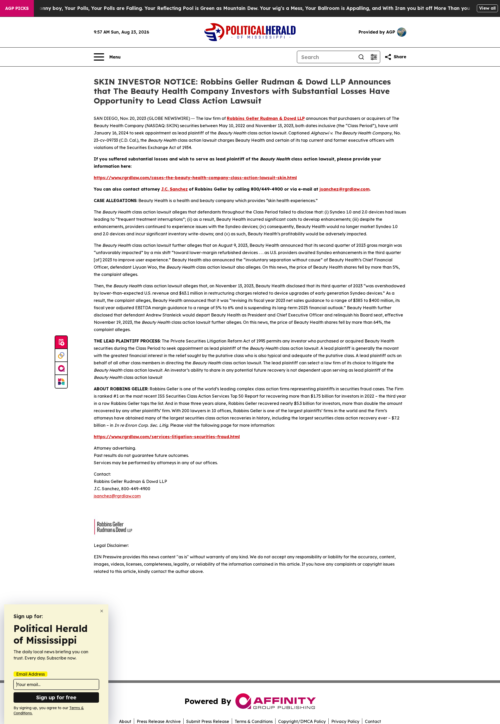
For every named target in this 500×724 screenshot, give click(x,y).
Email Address (30, 674)
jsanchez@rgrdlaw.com (117, 496)
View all (487, 8)
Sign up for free (56, 697)
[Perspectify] (61, 355)
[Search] (361, 57)
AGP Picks (17, 8)
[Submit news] (61, 342)
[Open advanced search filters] (373, 57)
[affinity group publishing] (61, 368)
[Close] (101, 611)
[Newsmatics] (61, 381)
